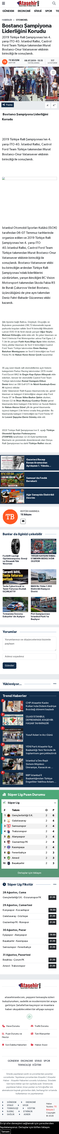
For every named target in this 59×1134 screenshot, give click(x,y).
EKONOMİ (24, 11)
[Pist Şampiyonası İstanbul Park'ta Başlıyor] (43, 604)
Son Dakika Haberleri (16, 1045)
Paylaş (9, 105)
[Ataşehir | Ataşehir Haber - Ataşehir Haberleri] (28, 3)
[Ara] (54, 4)
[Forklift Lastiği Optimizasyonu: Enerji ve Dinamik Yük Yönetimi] (15, 546)
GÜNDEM (8, 11)
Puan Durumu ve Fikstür (12, 1035)
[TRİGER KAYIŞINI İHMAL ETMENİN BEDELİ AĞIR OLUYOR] (43, 546)
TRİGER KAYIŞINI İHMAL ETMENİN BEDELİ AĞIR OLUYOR (43, 558)
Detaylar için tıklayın (29, 873)
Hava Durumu (13, 1026)
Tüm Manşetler (42, 1034)
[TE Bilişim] (10, 516)
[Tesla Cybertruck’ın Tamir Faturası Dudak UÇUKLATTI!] (15, 576)
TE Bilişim (25, 514)
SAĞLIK (10, 1115)
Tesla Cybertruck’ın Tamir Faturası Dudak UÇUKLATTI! (14, 589)
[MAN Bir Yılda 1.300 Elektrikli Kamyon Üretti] (43, 576)
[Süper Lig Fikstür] (54, 884)
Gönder (9, 665)
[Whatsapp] (29, 1016)
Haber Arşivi (41, 1045)
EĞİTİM (37, 1065)
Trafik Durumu (42, 1026)
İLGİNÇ (10, 1112)
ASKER (26, 1115)
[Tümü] (54, 684)
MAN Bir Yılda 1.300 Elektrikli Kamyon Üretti (41, 589)
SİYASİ (37, 11)
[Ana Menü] (3, 3)
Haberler (7, 20)
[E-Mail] (23, 521)
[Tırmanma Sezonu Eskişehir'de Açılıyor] (15, 604)
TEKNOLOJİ (24, 1065)
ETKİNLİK (27, 1112)
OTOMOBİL (22, 20)
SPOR (48, 11)
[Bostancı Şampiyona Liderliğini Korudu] (29, 84)
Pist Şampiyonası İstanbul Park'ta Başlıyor (40, 616)
